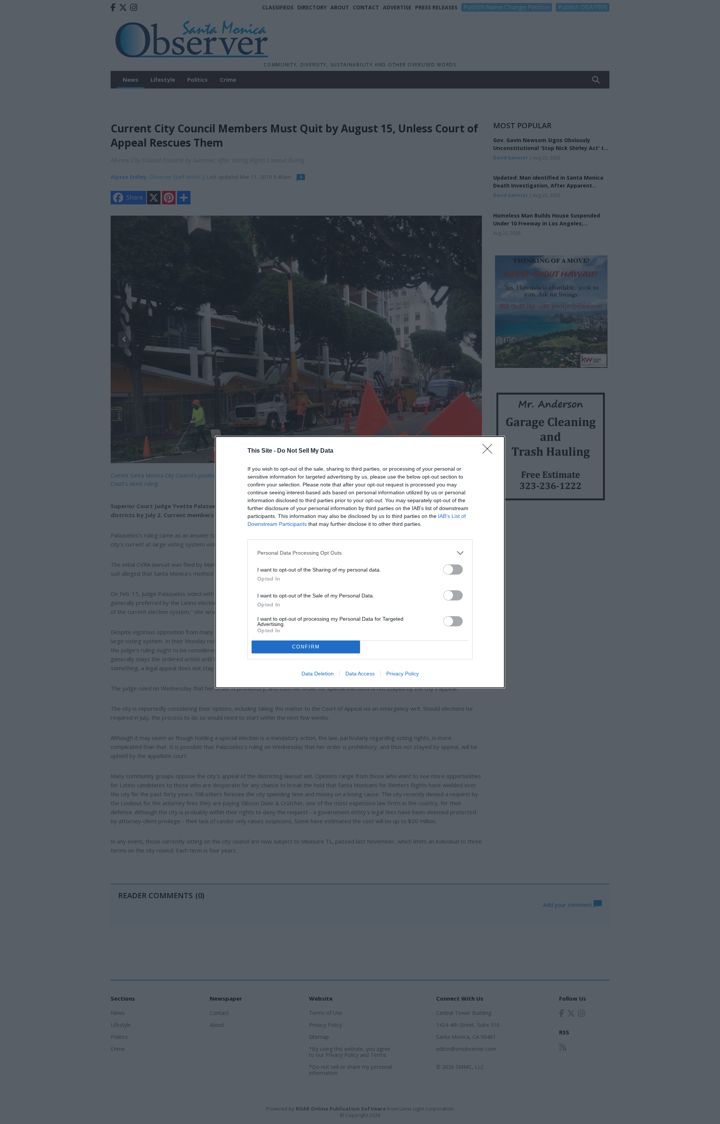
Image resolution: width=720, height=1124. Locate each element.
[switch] (453, 569)
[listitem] (360, 553)
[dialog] (360, 562)
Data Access (360, 674)
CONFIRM (306, 647)
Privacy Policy (402, 674)
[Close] (490, 451)
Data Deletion (318, 674)
